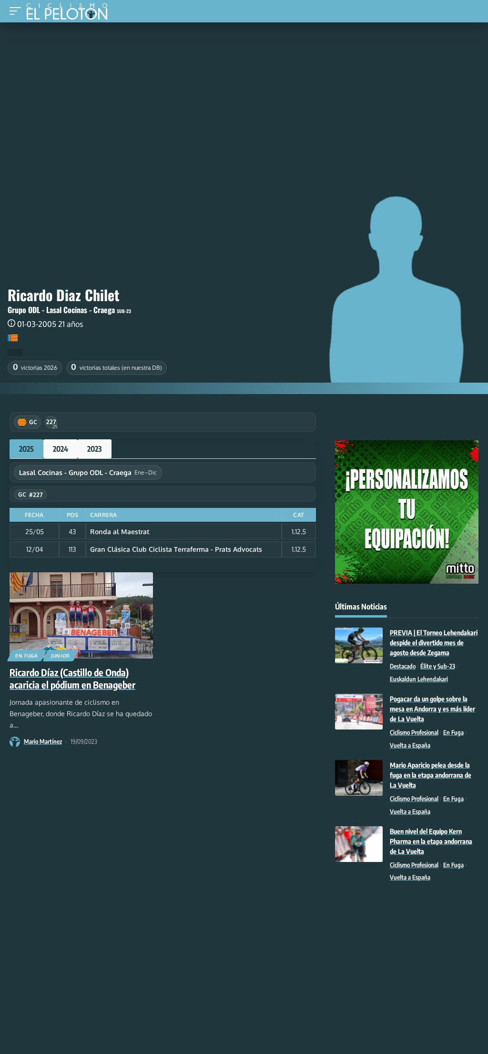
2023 (94, 449)
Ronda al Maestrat (119, 531)
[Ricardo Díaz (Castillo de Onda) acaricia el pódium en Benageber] (81, 615)
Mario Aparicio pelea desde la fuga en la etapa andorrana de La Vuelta (430, 775)
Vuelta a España (410, 745)
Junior (60, 656)
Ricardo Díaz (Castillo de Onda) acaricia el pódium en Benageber (72, 678)
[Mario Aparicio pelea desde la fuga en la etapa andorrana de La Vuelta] (359, 778)
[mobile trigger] (18, 11)
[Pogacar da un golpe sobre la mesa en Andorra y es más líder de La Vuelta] (359, 712)
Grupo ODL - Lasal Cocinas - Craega (61, 309)
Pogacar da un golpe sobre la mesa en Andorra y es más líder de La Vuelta (432, 709)
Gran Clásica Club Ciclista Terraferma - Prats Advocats (176, 549)
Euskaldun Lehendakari (419, 679)
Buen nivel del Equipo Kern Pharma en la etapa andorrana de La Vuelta (431, 841)
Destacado (403, 666)
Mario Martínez (43, 741)
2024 (60, 449)
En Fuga (26, 656)
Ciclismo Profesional (414, 732)
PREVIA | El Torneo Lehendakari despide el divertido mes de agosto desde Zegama (434, 642)
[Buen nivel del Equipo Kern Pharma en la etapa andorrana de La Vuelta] (359, 844)
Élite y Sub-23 (437, 666)
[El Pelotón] (70, 12)
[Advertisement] (244, 94)
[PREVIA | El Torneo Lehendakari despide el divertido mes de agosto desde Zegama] (359, 645)
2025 (26, 449)
